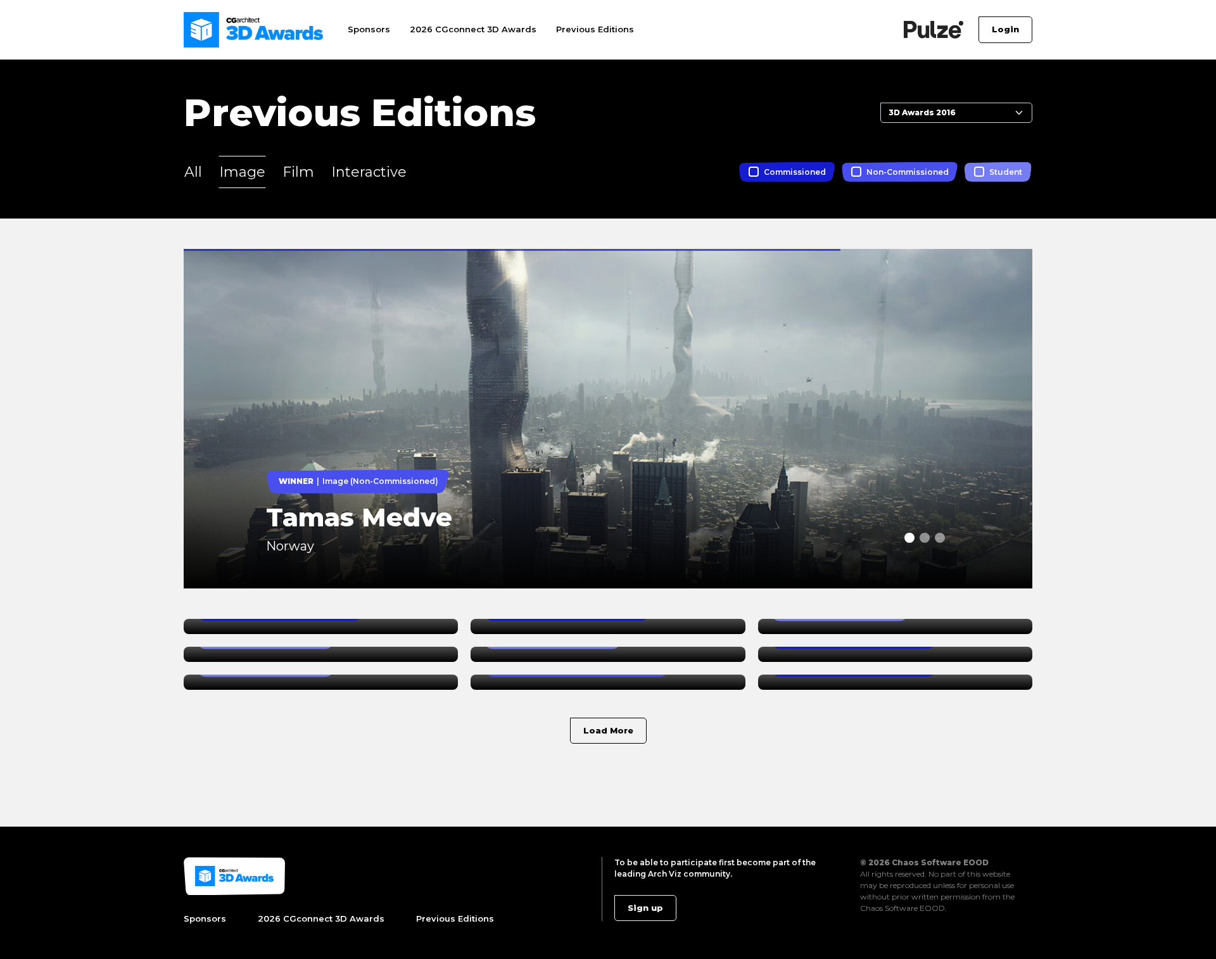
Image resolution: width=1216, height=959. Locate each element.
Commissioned (795, 172)
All (193, 172)
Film (298, 172)
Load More (608, 730)
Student (1005, 172)
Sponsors (369, 29)
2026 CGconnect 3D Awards (473, 29)
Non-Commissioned (907, 172)
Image (242, 172)
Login (1005, 29)
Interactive (369, 172)
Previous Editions (595, 29)
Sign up (645, 908)
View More (210, 256)
